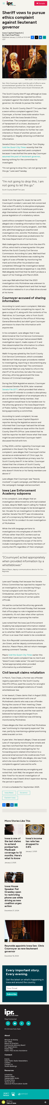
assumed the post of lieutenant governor (21, 156)
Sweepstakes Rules (12, 1078)
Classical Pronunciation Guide (16, 1084)
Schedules (8, 1074)
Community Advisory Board (15, 1045)
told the (14, 147)
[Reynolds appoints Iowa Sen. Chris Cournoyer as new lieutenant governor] (24, 931)
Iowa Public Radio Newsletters (16, 1061)
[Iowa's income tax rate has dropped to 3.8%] (35, 829)
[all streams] (46, 1102)
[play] (3, 1102)
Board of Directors (11, 1043)
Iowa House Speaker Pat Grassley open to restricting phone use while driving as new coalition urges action (14, 896)
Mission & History (11, 1040)
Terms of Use (9, 1082)
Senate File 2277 (10, 389)
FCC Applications (11, 1047)
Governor (24, 793)
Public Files (9, 1049)
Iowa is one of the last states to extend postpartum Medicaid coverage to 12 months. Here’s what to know (13, 848)
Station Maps (10, 1076)
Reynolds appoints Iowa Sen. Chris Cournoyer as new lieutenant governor (24, 948)
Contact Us (9, 1064)
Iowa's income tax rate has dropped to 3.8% (34, 842)
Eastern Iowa (10, 798)
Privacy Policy (10, 1080)
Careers (7, 1062)
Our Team (8, 1041)
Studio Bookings (11, 1066)
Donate (42, 3)
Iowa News (9, 793)
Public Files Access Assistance (16, 1050)
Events (7, 1059)
